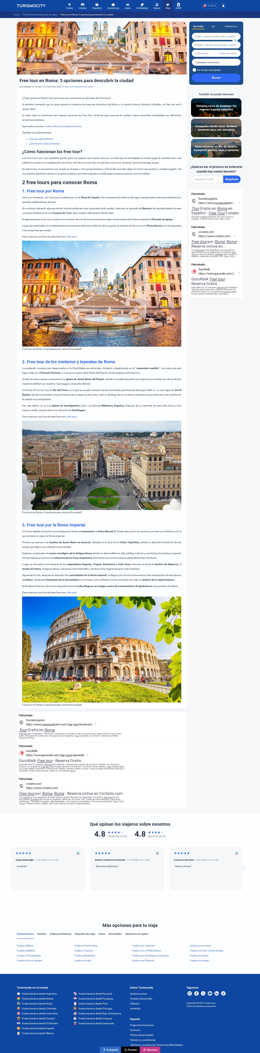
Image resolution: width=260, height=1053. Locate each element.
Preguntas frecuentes (142, 1025)
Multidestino (231, 26)
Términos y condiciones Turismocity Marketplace (156, 1044)
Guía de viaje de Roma (41, 139)
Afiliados (135, 1003)
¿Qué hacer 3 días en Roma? (44, 143)
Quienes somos (138, 993)
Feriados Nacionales (141, 998)
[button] (223, 5)
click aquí (72, 236)
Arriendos (135, 1008)
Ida (213, 26)
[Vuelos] (31, 5)
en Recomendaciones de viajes (77, 86)
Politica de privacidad (141, 1035)
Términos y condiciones (142, 1040)
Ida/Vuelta (198, 26)
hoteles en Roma (72, 126)
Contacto (135, 1030)
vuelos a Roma (53, 126)
